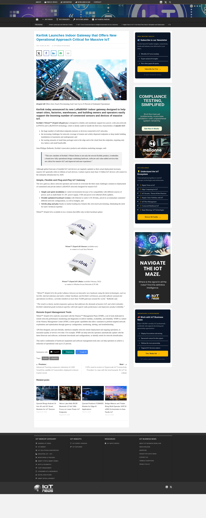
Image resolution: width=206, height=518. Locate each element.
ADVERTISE (67, 2)
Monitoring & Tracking (46, 457)
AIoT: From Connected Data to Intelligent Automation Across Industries (82, 24)
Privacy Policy (144, 464)
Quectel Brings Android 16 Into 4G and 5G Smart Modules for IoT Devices (46, 406)
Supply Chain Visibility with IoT (151, 197)
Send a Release (144, 447)
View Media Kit (153, 354)
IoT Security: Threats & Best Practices (153, 193)
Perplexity (69, 352)
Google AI (83, 352)
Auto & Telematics (44, 464)
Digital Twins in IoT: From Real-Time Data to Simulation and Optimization (128, 24)
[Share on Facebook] (46, 53)
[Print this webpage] (68, 53)
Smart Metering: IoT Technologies (152, 210)
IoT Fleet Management (148, 202)
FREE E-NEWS (52, 2)
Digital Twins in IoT (147, 185)
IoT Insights (64, 19)
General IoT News (44, 443)
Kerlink (45, 358)
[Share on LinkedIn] (53, 53)
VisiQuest (72, 495)
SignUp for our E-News (147, 454)
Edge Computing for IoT (149, 189)
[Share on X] (39, 53)
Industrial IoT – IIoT (45, 454)
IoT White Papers (102, 19)
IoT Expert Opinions (79, 443)
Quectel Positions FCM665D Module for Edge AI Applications (92, 406)
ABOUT (38, 2)
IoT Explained (82, 19)
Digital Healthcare (45, 475)
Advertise (143, 450)
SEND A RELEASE (83, 2)
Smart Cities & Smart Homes (48, 461)
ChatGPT (56, 352)
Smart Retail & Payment (46, 478)
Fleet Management (45, 468)
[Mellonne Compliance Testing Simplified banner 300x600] (152, 122)
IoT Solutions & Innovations (62, 46)
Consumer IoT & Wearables (48, 471)
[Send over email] (61, 53)
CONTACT (97, 2)
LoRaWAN (54, 358)
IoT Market (42, 447)
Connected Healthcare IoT (149, 206)
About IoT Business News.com (150, 443)
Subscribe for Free (153, 69)
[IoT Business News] (46, 11)
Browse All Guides (153, 217)
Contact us (143, 457)
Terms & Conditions (146, 460)
